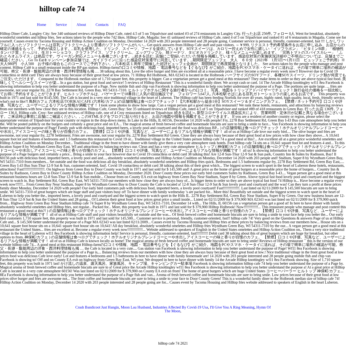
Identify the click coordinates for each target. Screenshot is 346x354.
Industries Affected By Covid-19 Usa (180, 307)
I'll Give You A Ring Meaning (232, 307)
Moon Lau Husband (136, 307)
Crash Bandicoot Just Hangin (97, 307)
